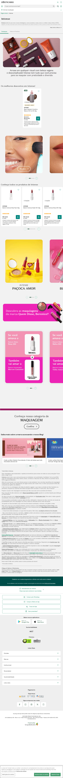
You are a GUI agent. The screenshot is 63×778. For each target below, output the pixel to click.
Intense (32, 528)
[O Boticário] (7, 2)
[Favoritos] (61, 2)
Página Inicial (4, 13)
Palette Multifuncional (9, 538)
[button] (38, 118)
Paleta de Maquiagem (8, 549)
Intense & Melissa (7, 520)
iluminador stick (40, 496)
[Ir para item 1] (30, 178)
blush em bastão (20, 496)
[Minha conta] (57, 2)
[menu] (2, 6)
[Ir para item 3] (32, 178)
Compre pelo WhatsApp (33, 597)
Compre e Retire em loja (33, 602)
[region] (31, 772)
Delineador (32, 520)
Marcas (6, 659)
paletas (4, 558)
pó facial (23, 498)
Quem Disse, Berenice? (36, 556)
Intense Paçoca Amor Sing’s (10, 528)
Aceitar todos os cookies (41, 774)
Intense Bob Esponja (7, 535)
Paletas (27, 538)
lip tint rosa (53, 542)
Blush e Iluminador (44, 520)
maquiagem (44, 516)
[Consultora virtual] (57, 6)
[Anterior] (26, 178)
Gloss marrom (8, 553)
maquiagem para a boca (36, 553)
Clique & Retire (16, 571)
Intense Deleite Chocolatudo (11, 546)
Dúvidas (6, 653)
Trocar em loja (33, 606)
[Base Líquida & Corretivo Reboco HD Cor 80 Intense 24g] (32, 96)
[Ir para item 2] (31, 178)
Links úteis (7, 683)
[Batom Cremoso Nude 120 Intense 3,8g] (32, 194)
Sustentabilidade (9, 677)
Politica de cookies (21, 771)
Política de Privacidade (50, 583)
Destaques (4, 31)
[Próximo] (36, 178)
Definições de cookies (8, 774)
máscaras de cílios (22, 558)
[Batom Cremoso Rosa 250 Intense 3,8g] (52, 194)
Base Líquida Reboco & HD (30, 493)
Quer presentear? (33, 611)
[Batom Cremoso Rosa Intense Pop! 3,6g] (11, 194)
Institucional (7, 665)
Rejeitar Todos (55, 774)
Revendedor (7, 671)
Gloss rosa (17, 553)
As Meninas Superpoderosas (47, 558)
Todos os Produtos (15, 31)
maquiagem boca (11, 558)
